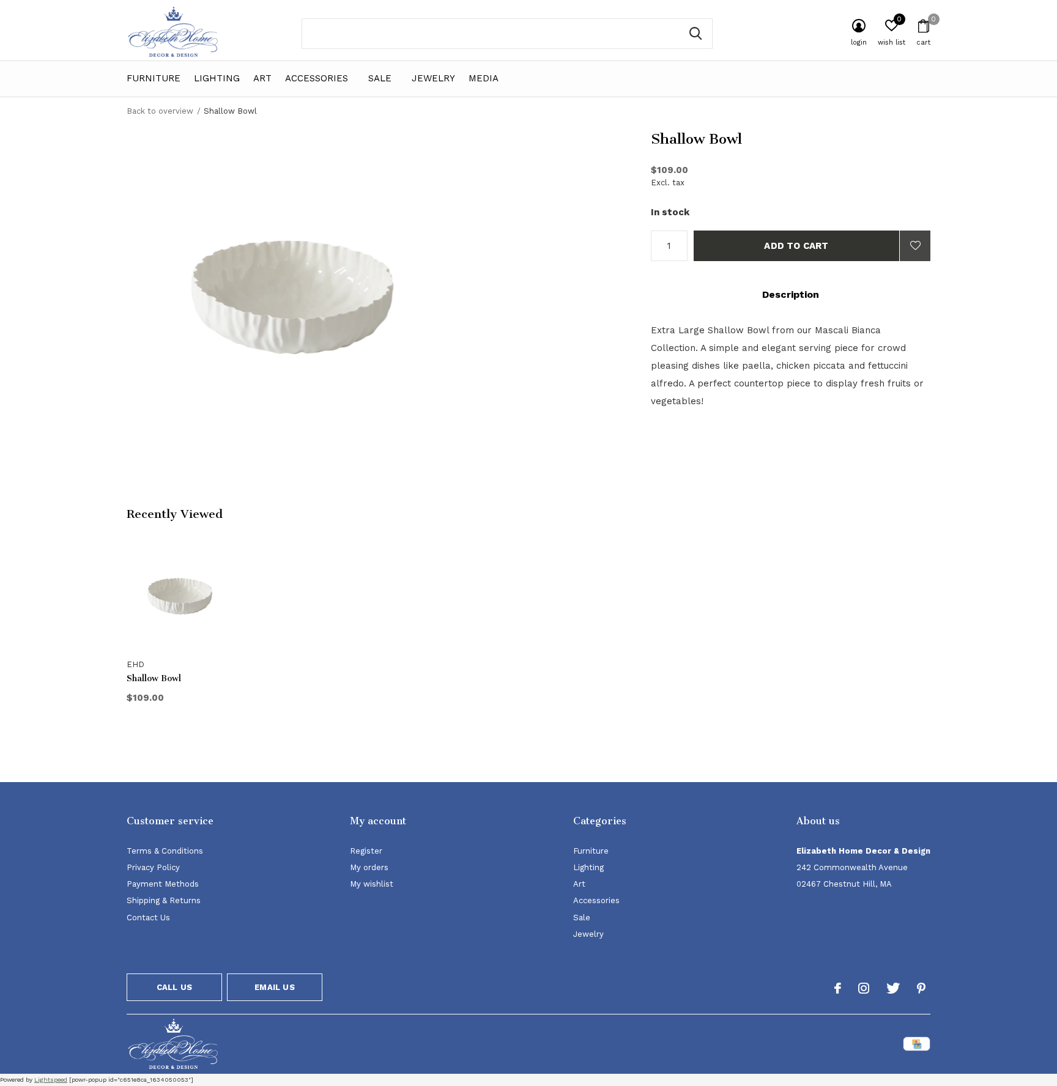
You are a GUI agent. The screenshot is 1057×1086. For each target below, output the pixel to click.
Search (695, 33)
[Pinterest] (921, 988)
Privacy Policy (153, 867)
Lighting (217, 78)
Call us (174, 987)
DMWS (589, 1046)
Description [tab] (790, 294)
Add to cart (796, 245)
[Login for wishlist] (915, 246)
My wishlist (371, 883)
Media (484, 78)
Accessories (316, 78)
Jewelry (433, 78)
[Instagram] (863, 988)
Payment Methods (163, 883)
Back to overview (160, 111)
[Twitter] (893, 988)
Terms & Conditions (165, 850)
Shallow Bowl (154, 678)
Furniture (153, 78)
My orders (369, 867)
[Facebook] (837, 988)
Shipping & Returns (164, 900)
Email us (274, 987)
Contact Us (148, 917)
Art (262, 78)
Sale (379, 78)
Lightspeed (50, 1079)
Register (366, 850)
